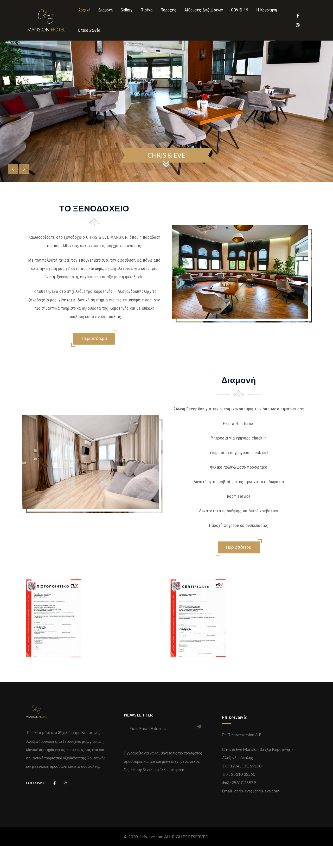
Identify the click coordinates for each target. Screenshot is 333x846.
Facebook (298, 15)
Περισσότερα (94, 338)
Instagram (298, 25)
